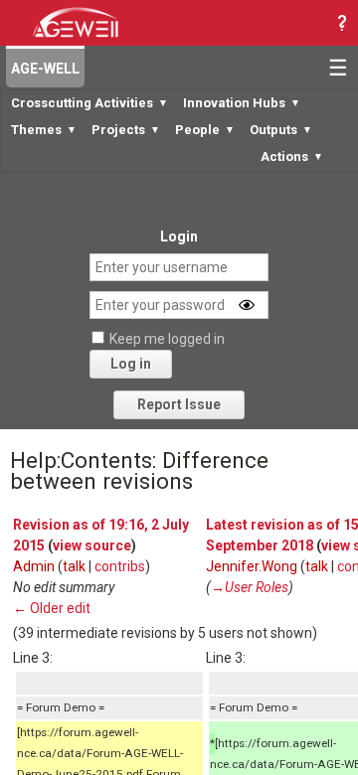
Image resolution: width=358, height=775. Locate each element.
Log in (130, 364)
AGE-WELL (45, 69)
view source (92, 545)
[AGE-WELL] (75, 21)
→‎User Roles (249, 587)
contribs (119, 566)
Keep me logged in (167, 339)
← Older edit (51, 608)
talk (74, 566)
